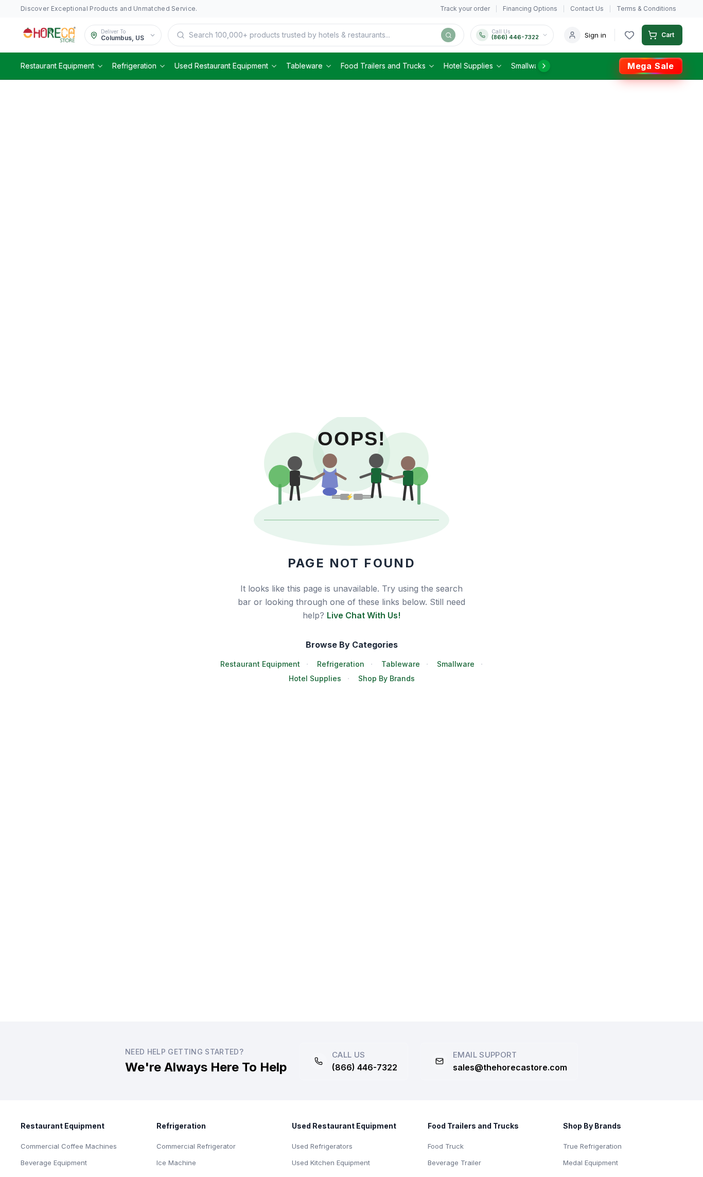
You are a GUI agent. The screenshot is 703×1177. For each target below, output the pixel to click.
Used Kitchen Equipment (331, 1162)
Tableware (304, 65)
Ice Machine (176, 1162)
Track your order (465, 8)
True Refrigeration (592, 1146)
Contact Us (587, 8)
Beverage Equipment (54, 1162)
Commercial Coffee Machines (69, 1146)
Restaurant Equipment (57, 65)
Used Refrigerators (322, 1146)
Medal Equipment (590, 1162)
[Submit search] (448, 35)
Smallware (528, 65)
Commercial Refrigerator (196, 1146)
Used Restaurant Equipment (221, 65)
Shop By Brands (386, 678)
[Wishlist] (629, 35)
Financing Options (530, 8)
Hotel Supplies (468, 65)
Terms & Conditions (646, 8)
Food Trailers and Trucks (383, 65)
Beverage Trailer (454, 1162)
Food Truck (446, 1146)
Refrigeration (134, 65)
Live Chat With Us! (363, 615)
